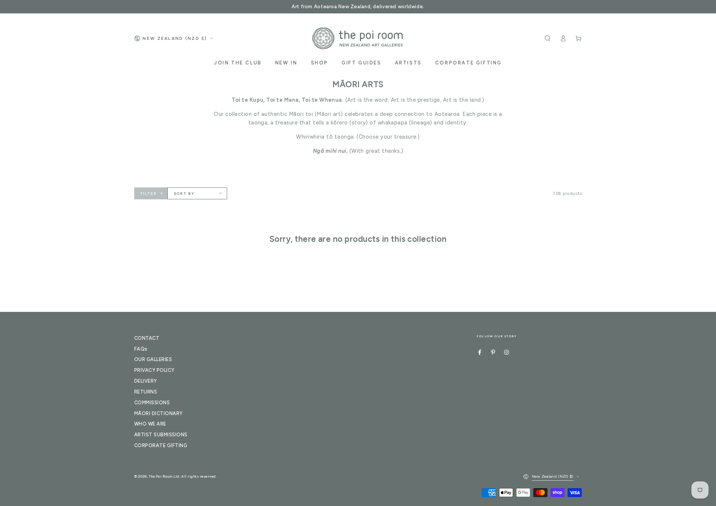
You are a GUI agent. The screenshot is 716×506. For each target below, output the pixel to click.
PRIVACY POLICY (154, 370)
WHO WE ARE (150, 424)
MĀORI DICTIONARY (158, 413)
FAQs (141, 349)
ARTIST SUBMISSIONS (161, 434)
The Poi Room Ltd (164, 476)
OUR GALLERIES (153, 359)
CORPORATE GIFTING (160, 445)
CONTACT (146, 338)
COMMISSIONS (152, 402)
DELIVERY (145, 381)
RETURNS (145, 392)
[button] (547, 38)
